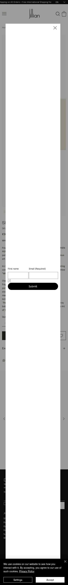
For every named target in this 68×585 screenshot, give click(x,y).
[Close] (63, 563)
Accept (50, 580)
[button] (55, 28)
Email (37, 296)
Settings (17, 580)
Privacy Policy (26, 571)
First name (13, 296)
